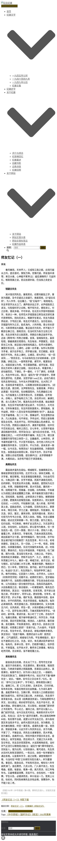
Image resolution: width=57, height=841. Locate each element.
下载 (26, 800)
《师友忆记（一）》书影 (12, 800)
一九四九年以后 (20, 82)
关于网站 (16, 234)
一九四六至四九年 (21, 79)
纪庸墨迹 (16, 160)
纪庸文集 (16, 86)
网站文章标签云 (20, 241)
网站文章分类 (18, 237)
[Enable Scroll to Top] (3, 838)
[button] (31, 72)
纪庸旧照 (16, 170)
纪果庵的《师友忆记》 (35, 806)
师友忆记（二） (17, 806)
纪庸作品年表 (18, 244)
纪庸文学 (28, 811)
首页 (9, 11)
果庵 (48, 814)
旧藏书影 (16, 163)
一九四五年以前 (20, 75)
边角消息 (16, 166)
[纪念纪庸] (6, 3)
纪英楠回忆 (17, 156)
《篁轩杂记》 (26, 814)
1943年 (43, 814)
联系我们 (33, 834)
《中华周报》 (13, 814)
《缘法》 (36, 814)
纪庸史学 (11, 89)
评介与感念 (17, 153)
